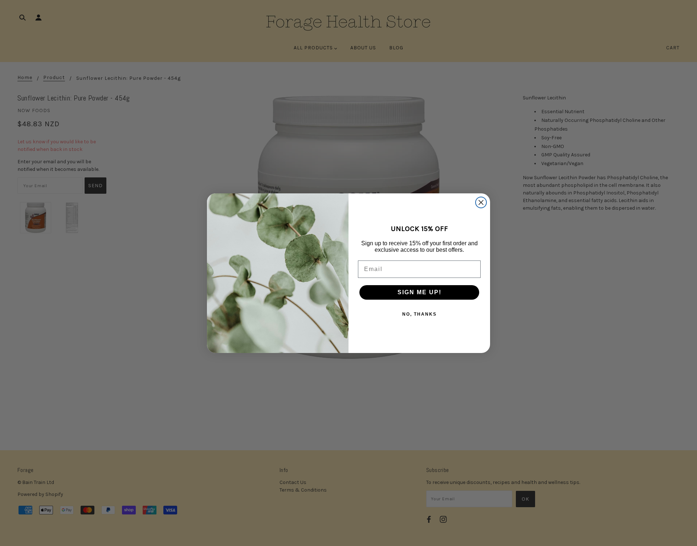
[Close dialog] (481, 202)
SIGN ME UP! (419, 292)
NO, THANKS (419, 314)
